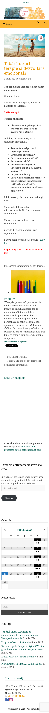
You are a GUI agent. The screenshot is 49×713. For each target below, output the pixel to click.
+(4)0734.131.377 (16, 695)
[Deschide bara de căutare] (45, 22)
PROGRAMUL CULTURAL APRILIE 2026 (21, 663)
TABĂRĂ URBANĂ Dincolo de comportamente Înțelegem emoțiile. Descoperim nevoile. (20, 635)
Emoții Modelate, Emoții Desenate (18, 656)
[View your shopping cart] (38, 22)
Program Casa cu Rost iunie (15, 642)
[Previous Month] (4, 529)
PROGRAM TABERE (17, 356)
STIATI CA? (9, 298)
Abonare (8, 498)
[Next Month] (44, 529)
